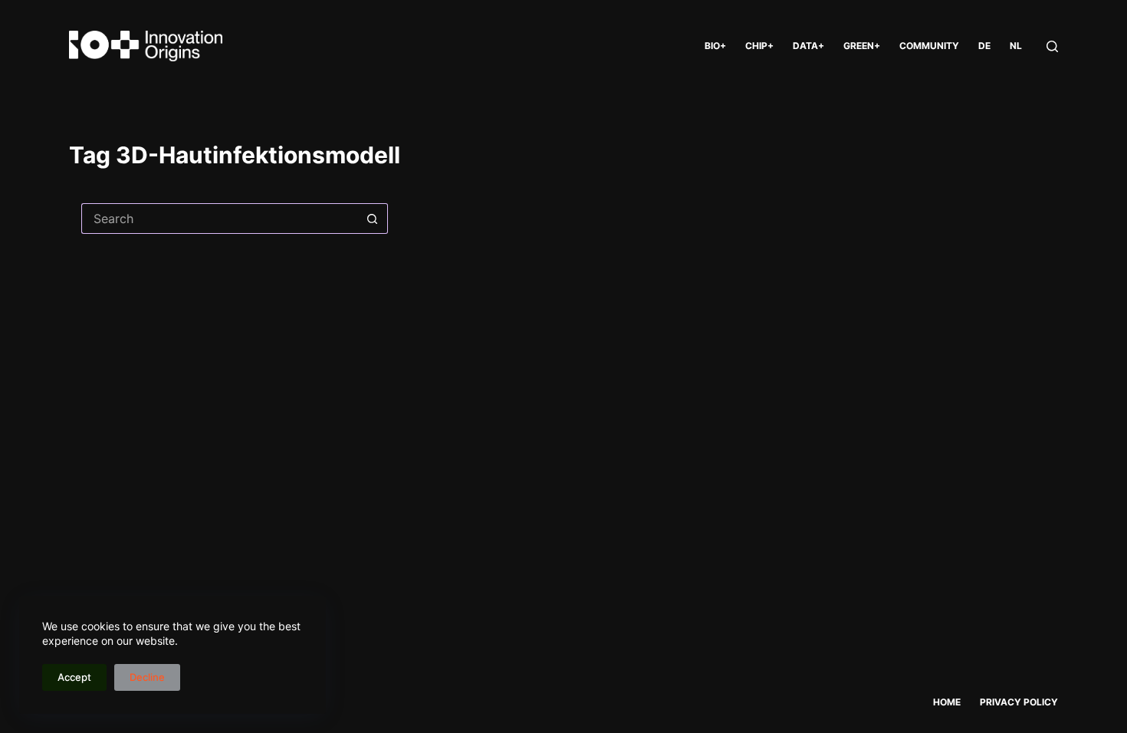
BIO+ (715, 45)
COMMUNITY (929, 45)
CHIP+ (759, 45)
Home (947, 702)
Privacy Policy (1019, 702)
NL (1016, 45)
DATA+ (808, 45)
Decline (147, 677)
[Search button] (372, 218)
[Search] (1052, 46)
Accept (74, 677)
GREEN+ (861, 45)
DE (984, 45)
